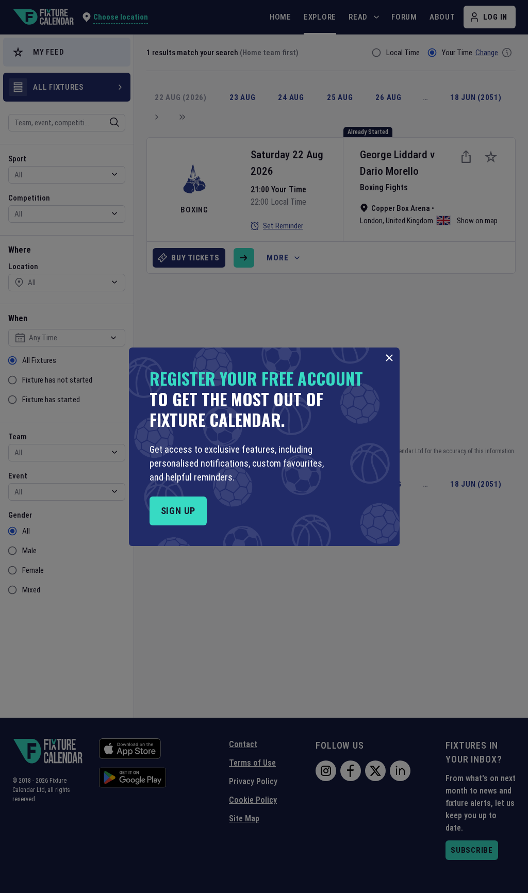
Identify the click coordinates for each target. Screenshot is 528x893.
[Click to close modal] (389, 358)
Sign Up (178, 510)
